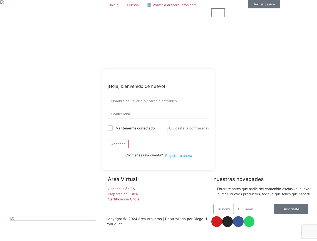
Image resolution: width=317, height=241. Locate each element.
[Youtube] (216, 221)
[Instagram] (227, 221)
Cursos (133, 5)
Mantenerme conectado (135, 128)
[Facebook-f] (238, 221)
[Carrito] (218, 12)
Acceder (118, 144)
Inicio (114, 5)
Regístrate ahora (178, 155)
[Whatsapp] (249, 221)
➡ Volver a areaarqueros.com (172, 5)
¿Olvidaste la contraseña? (188, 128)
